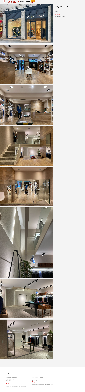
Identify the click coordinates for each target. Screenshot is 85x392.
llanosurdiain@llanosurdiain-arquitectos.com (16, 386)
